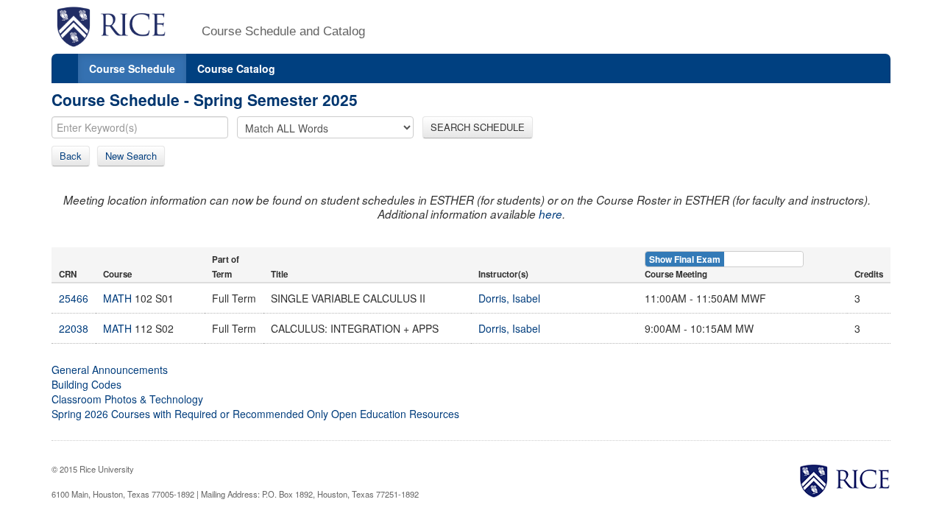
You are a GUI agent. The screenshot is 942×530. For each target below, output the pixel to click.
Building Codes (86, 384)
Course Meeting (676, 274)
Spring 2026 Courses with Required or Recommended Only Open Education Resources (255, 413)
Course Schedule (132, 68)
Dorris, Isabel (509, 298)
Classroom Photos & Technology (127, 399)
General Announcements (110, 369)
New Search (131, 156)
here (550, 214)
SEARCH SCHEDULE (478, 127)
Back (71, 156)
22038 (73, 328)
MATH (117, 298)
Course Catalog (236, 68)
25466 (73, 298)
